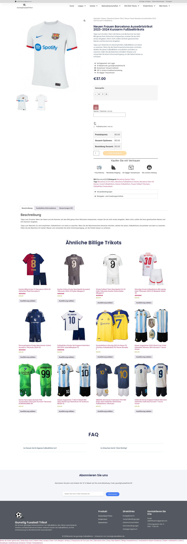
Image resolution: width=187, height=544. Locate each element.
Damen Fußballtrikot (122, 184)
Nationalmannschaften (110, 6)
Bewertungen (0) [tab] (66, 208)
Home (72, 6)
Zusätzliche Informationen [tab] (46, 208)
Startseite (97, 18)
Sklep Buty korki (27, 540)
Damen (103, 18)
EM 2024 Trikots (130, 6)
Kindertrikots (148, 6)
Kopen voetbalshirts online (173, 540)
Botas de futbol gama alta (9, 540)
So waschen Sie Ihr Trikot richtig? (114, 448)
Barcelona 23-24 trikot (106, 182)
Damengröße (99, 88)
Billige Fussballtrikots (129, 540)
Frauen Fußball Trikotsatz (140, 184)
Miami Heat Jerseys (41, 540)
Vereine (92, 6)
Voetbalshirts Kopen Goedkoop (150, 540)
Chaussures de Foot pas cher (82, 540)
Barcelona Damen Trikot (115, 18)
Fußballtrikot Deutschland (103, 186)
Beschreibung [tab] (27, 208)
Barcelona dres (99, 540)
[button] (84, 20)
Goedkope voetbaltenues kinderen (12, 543)
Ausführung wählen (27, 301)
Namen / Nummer (103, 111)
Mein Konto (163, 6)
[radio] (95, 94)
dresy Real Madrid (113, 540)
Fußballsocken (104, 126)
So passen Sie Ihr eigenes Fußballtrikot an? (40, 448)
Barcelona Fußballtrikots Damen (127, 182)
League (80, 6)
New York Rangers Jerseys (60, 540)
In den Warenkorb (115, 153)
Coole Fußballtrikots (107, 184)
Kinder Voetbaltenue (34, 543)
